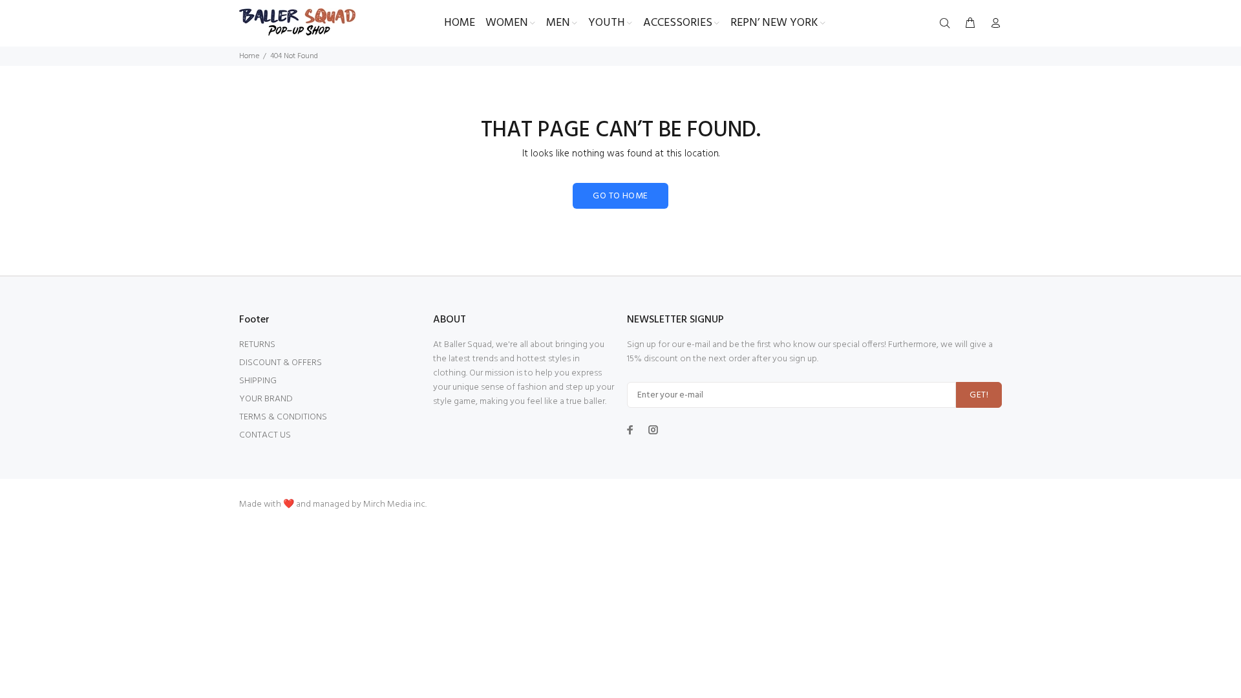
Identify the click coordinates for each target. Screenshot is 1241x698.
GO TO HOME (620, 196)
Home (249, 56)
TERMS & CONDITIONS (283, 417)
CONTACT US (265, 435)
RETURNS (257, 344)
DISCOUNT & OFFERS (280, 362)
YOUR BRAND (266, 399)
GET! (979, 395)
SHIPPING (258, 381)
